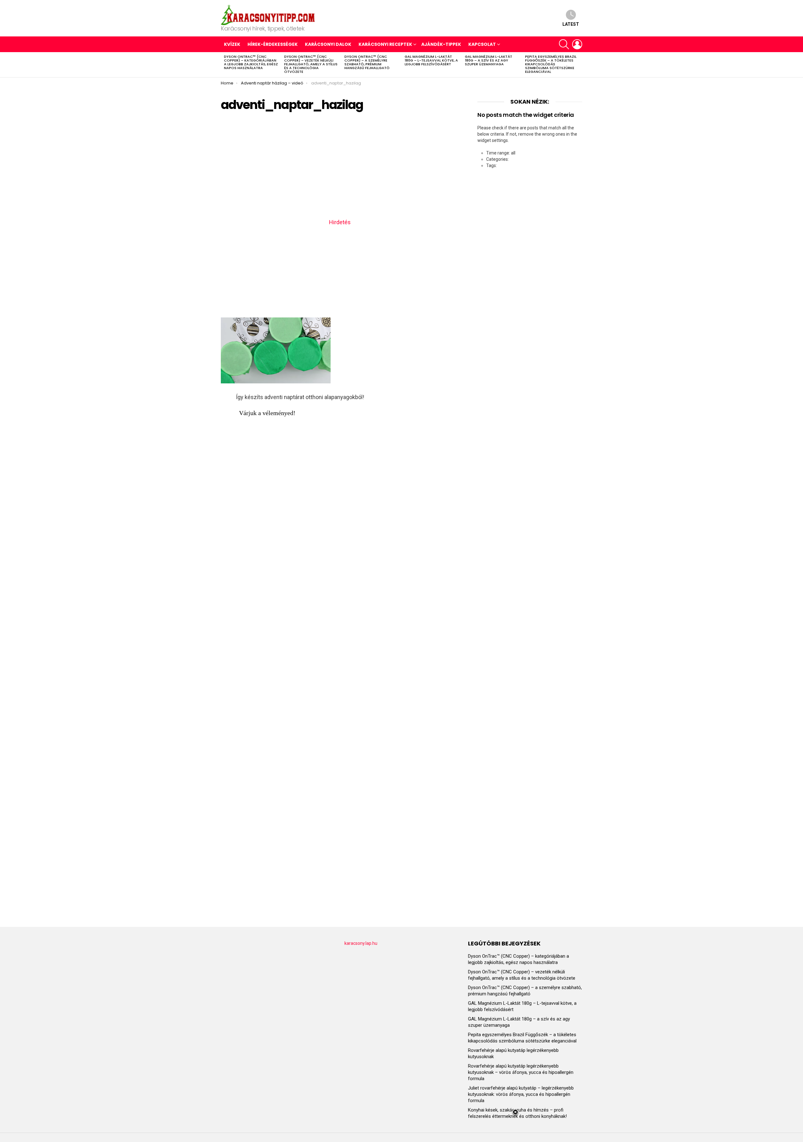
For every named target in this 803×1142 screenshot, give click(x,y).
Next (579, 64)
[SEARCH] (564, 44)
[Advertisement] (340, 167)
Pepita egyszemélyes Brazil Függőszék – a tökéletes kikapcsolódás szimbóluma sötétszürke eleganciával (551, 64)
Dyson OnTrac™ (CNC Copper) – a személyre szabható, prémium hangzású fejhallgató (367, 62)
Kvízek (232, 44)
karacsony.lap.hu (360, 943)
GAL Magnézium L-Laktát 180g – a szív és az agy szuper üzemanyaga (488, 60)
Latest (570, 24)
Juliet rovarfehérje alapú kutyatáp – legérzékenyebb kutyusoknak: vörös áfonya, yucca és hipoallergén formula (521, 1094)
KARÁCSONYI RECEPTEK (385, 44)
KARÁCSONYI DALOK (328, 44)
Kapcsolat (482, 44)
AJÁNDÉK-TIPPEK (441, 44)
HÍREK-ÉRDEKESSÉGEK (272, 44)
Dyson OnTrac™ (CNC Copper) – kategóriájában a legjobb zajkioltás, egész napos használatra (251, 62)
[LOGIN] (577, 44)
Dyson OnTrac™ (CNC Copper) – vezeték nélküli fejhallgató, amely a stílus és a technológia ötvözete (311, 64)
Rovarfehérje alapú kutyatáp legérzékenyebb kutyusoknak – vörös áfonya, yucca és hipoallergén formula (520, 1072)
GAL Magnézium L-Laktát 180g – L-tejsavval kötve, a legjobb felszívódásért (431, 60)
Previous (224, 64)
